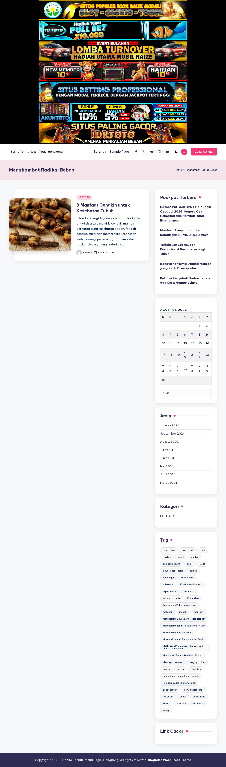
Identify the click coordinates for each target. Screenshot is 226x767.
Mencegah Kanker (172, 662)
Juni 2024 (167, 458)
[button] (204, 151)
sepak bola (199, 696)
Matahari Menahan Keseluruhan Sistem (184, 625)
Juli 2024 (166, 450)
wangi (166, 710)
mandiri (183, 611)
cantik (194, 557)
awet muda (188, 550)
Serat (166, 703)
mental (166, 669)
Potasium (168, 696)
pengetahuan (170, 689)
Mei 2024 (167, 466)
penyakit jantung (193, 689)
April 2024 (168, 474)
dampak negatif (171, 563)
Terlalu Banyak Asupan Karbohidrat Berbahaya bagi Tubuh (182, 249)
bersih (181, 557)
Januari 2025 (169, 425)
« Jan (166, 392)
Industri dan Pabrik (173, 570)
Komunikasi (193, 598)
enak (189, 563)
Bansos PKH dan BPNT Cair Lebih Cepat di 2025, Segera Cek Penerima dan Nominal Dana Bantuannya (185, 213)
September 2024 (172, 433)
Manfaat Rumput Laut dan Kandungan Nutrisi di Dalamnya (184, 232)
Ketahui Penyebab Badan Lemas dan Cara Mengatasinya (185, 280)
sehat (183, 696)
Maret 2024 (168, 483)
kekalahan (168, 584)
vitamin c (198, 703)
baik (203, 550)
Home (178, 170)
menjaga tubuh (197, 662)
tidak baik (181, 703)
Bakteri (167, 557)
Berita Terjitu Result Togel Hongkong (37, 152)
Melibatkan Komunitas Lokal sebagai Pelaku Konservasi (183, 647)
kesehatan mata (172, 598)
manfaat (198, 611)
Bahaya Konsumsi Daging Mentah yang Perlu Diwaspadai (185, 266)
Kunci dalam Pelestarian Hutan (179, 605)
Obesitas (196, 669)
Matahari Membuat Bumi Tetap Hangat (184, 618)
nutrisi (180, 669)
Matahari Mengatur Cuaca (177, 632)
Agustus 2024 (170, 442)
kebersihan (187, 577)
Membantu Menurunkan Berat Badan (182, 655)
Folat (202, 563)
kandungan (168, 577)
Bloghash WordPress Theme (169, 760)
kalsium (194, 570)
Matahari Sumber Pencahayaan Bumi (183, 639)
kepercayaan (170, 591)
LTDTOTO (84, 197)
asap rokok (169, 550)
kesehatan (189, 591)
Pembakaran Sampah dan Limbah (181, 676)
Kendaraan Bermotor (191, 584)
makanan (168, 611)
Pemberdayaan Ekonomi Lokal (179, 682)
